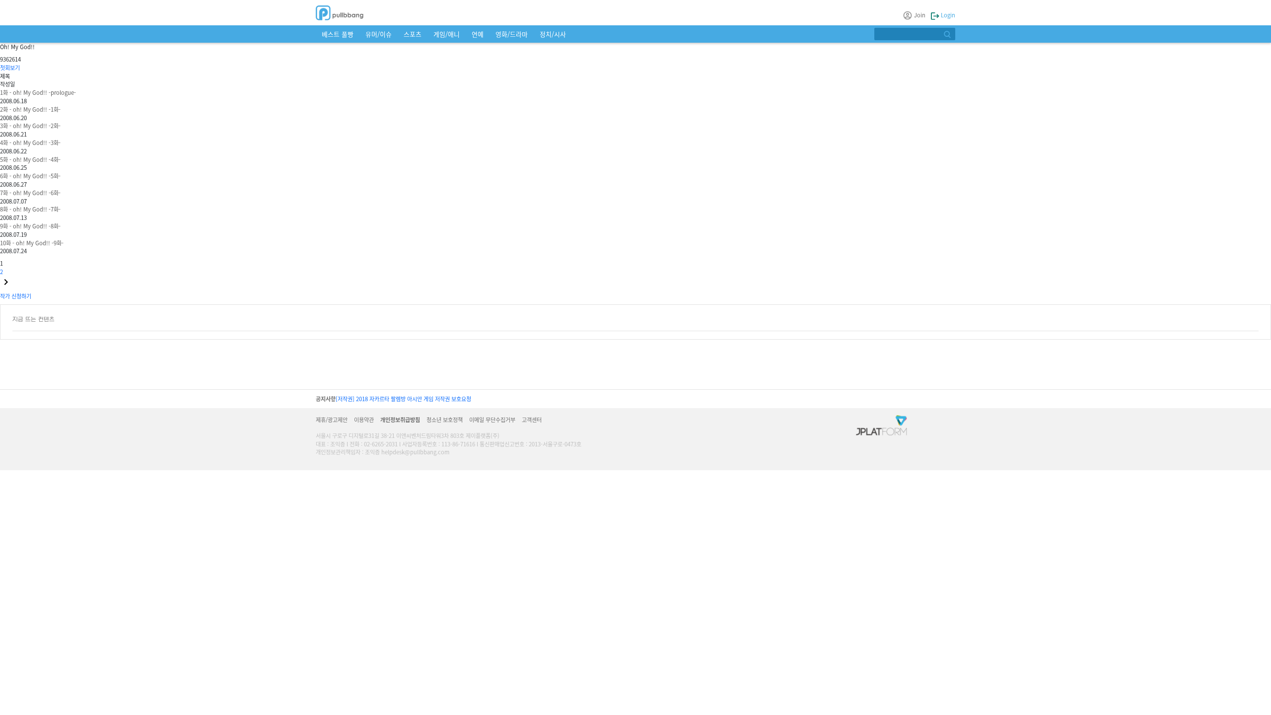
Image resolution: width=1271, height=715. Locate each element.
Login (947, 15)
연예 (478, 34)
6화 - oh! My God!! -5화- (30, 176)
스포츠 (413, 34)
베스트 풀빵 (337, 34)
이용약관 (364, 420)
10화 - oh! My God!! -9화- (32, 243)
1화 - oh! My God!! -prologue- (38, 92)
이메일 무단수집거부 (492, 420)
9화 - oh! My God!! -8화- (30, 226)
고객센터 (532, 420)
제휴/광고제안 (332, 420)
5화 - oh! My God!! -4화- (30, 159)
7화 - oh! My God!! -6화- (30, 193)
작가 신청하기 (15, 296)
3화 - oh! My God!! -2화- (30, 126)
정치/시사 (553, 34)
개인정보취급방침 (400, 420)
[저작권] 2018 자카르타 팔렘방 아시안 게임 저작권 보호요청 (403, 399)
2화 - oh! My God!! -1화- (30, 109)
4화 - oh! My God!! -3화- (30, 142)
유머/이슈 (378, 34)
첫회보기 (10, 68)
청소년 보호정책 (444, 420)
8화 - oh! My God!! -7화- (30, 209)
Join (920, 15)
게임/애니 (446, 34)
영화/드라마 (511, 34)
